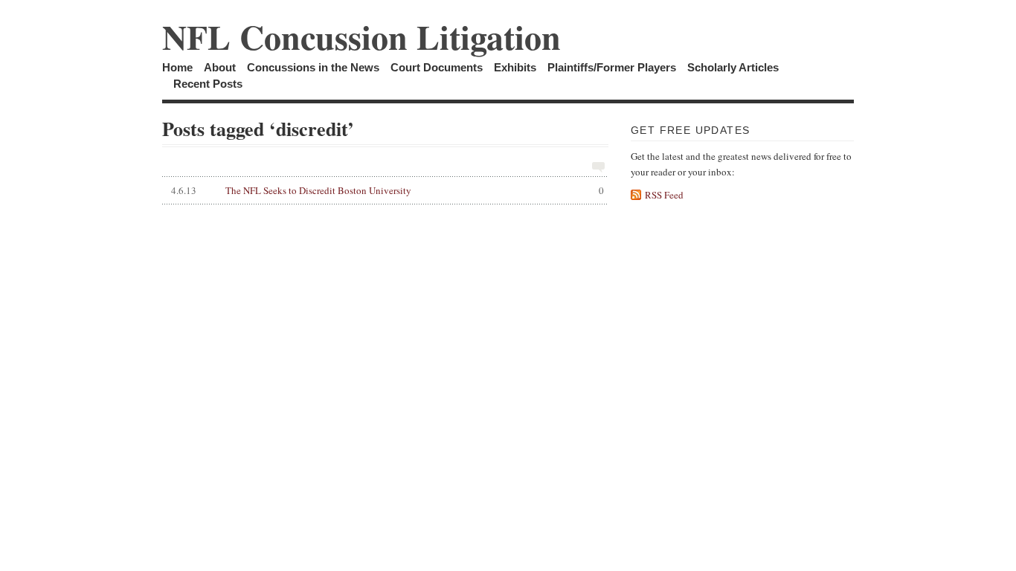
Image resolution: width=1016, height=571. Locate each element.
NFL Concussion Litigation (361, 37)
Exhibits (515, 67)
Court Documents (436, 67)
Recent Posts (207, 83)
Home (177, 67)
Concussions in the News (313, 67)
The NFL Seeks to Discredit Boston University (387, 190)
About (220, 67)
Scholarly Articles (733, 67)
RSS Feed (664, 194)
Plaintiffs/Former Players (611, 67)
